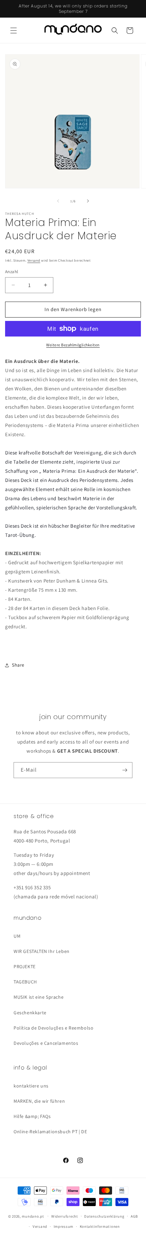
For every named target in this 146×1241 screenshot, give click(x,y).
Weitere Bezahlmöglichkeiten (73, 344)
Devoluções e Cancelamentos (46, 1043)
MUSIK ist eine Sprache (38, 997)
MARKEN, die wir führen (39, 1101)
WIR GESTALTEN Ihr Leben (42, 951)
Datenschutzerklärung (104, 1216)
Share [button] (18, 665)
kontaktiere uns (31, 1086)
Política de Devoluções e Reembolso (53, 1028)
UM (17, 936)
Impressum (63, 1226)
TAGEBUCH (25, 982)
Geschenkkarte (30, 1013)
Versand (34, 260)
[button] (13, 30)
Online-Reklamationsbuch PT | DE (50, 1131)
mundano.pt (33, 1216)
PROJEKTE (25, 966)
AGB (134, 1216)
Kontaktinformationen (100, 1226)
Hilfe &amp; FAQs (32, 1116)
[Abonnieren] (124, 770)
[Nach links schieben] (58, 201)
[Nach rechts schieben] (87, 201)
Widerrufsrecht (64, 1216)
